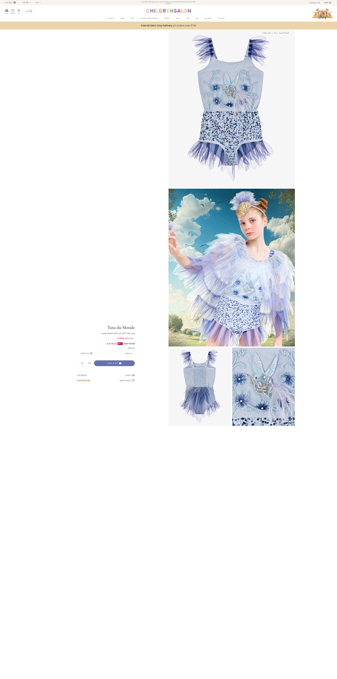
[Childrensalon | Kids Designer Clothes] (322, 13)
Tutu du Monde (121, 327)
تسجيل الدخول (313, 3)
